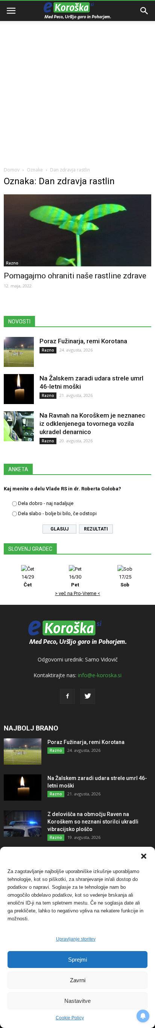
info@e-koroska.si (100, 675)
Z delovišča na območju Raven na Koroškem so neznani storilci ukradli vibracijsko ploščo (92, 821)
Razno (12, 263)
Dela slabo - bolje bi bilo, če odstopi (57, 513)
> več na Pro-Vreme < (77, 593)
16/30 (75, 581)
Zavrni (77, 980)
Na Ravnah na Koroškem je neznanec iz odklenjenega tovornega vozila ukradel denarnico (92, 424)
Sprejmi (77, 959)
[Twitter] (87, 696)
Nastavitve (77, 1001)
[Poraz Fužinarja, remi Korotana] (19, 352)
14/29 (27, 581)
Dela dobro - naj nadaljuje (45, 503)
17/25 (125, 581)
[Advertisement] (77, 81)
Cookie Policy (70, 1017)
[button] (143, 856)
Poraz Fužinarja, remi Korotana (83, 341)
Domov (12, 170)
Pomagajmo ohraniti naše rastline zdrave (75, 275)
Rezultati (96, 529)
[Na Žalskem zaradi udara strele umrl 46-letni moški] (19, 389)
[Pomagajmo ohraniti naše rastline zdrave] (77, 230)
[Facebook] (67, 696)
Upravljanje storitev (76, 939)
